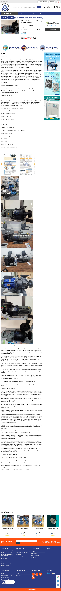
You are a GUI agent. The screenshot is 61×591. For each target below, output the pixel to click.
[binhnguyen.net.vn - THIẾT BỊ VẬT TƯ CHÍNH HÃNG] (6, 7)
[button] (57, 512)
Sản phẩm (27, 13)
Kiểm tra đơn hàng (43, 1)
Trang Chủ (4, 17)
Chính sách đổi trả (4, 586)
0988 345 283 (10, 582)
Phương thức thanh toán (5, 579)
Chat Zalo (58, 582)
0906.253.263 (28, 39)
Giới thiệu (2, 573)
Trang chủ (22, 13)
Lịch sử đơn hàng (34, 553)
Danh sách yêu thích (35, 555)
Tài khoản (33, 551)
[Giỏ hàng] (58, 1)
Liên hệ (50, 13)
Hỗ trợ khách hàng (4, 1)
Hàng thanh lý (34, 13)
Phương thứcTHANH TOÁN (49, 7)
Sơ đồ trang (18, 575)
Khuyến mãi (41, 13)
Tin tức (46, 13)
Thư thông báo (34, 557)
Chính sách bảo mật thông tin (6, 575)
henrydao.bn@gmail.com (6, 565)
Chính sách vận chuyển (5, 577)
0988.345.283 (28, 41)
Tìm (39, 7)
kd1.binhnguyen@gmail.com (7, 563)
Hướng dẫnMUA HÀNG (58, 7)
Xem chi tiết (23, 33)
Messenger (58, 586)
